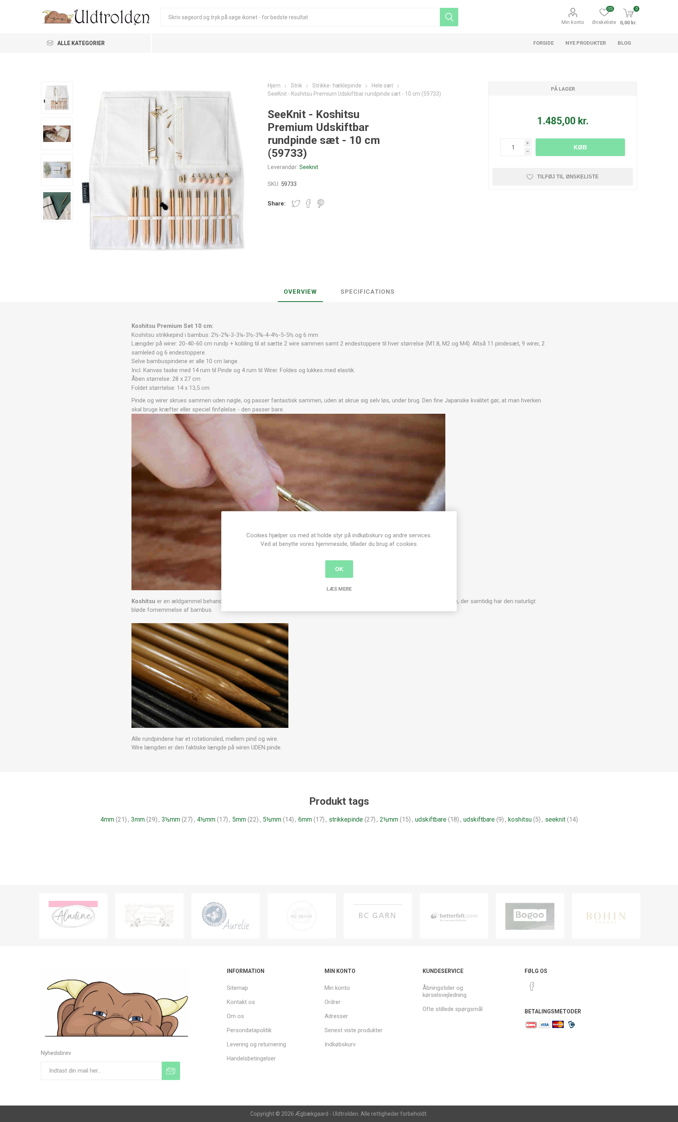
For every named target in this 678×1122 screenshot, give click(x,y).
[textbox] (300, 17)
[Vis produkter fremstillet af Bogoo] (454, 915)
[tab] (300, 292)
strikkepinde (346, 819)
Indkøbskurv (339, 1044)
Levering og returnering (256, 1044)
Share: (277, 203)
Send (171, 1071)
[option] (73, 915)
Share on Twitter (296, 203)
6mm (305, 819)
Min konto (572, 22)
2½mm (389, 819)
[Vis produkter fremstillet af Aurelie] (149, 915)
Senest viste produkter (353, 1030)
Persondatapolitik (249, 1030)
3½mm (171, 819)
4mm (107, 819)
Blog (624, 43)
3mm (138, 819)
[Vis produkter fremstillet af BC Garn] (302, 915)
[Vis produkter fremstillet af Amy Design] (73, 915)
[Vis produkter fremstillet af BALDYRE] (225, 915)
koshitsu (520, 819)
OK (339, 569)
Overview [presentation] (300, 291)
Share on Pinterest (321, 203)
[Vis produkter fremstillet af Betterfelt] (378, 915)
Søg (449, 17)
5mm (239, 819)
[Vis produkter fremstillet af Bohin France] (530, 915)
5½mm (272, 819)
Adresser (336, 1016)
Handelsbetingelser (251, 1058)
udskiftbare (431, 819)
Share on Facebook (308, 203)
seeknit (555, 819)
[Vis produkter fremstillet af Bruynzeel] (606, 915)
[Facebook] (532, 986)
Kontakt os (241, 1002)
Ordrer (332, 1002)
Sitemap (237, 987)
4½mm (206, 819)
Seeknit (308, 167)
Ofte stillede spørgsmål (453, 1009)
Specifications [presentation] (368, 291)
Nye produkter (585, 43)
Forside (543, 43)
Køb (580, 147)
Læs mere (339, 588)
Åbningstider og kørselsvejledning (445, 991)
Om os (235, 1016)
